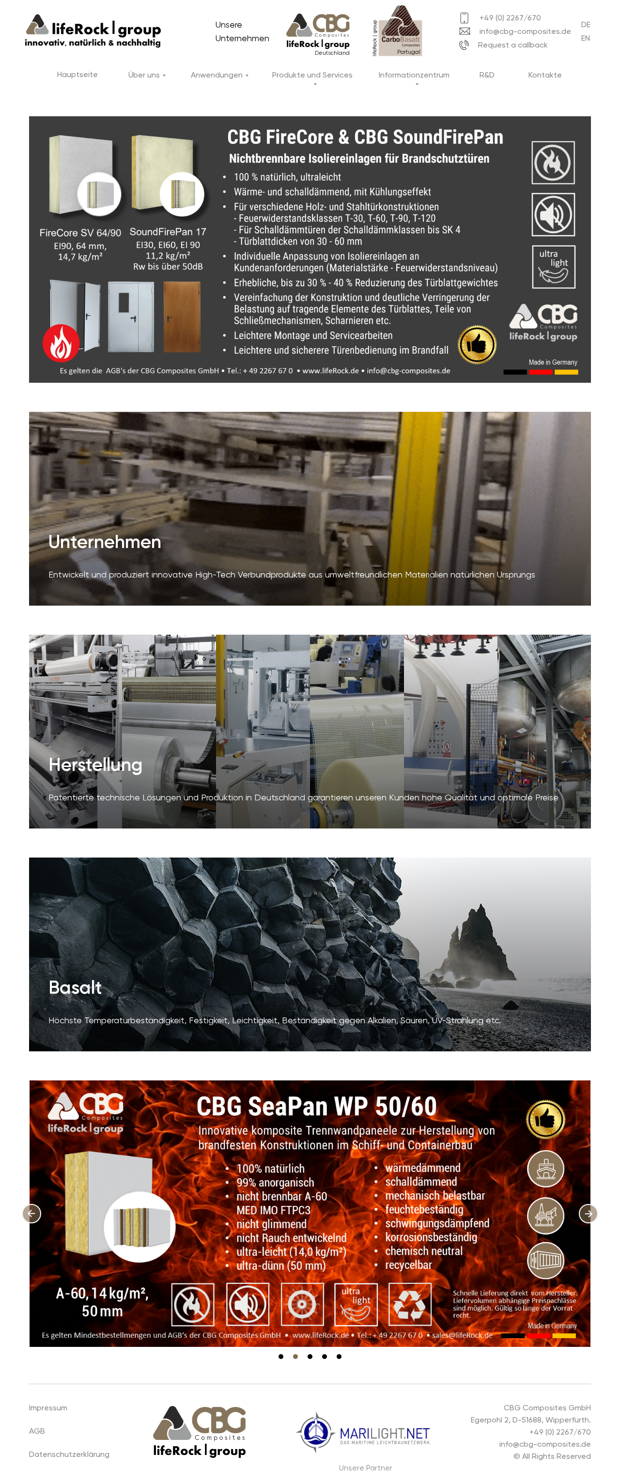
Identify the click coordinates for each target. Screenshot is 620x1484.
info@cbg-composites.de (525, 31)
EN (585, 38)
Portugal (408, 51)
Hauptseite (77, 74)
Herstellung (95, 764)
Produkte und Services (312, 74)
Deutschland (332, 52)
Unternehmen (104, 542)
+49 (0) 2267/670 (510, 17)
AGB (37, 1431)
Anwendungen (217, 74)
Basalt (75, 987)
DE (585, 24)
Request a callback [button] (513, 44)
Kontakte (545, 74)
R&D (487, 74)
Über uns (144, 74)
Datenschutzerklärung (69, 1454)
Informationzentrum (414, 74)
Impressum (48, 1407)
